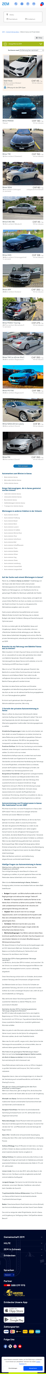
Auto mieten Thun (10, 548)
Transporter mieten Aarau (13, 506)
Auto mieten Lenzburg (12, 563)
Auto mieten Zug (10, 557)
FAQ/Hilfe (28, 5)
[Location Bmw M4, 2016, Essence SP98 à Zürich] (23, 443)
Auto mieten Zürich (11, 515)
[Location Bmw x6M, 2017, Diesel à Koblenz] (23, 275)
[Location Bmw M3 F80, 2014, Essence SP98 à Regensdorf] (23, 376)
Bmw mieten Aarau (11, 477)
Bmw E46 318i (8, 222)
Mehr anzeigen (23, 466)
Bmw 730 (6, 154)
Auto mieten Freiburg (12, 518)
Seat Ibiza (7, 81)
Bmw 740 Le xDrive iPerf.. (13, 357)
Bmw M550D (8, 121)
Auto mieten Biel (10, 542)
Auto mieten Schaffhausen (13, 545)
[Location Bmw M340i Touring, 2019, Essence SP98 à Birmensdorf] (23, 309)
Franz (34, 5)
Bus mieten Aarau (10, 500)
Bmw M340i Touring (11, 323)
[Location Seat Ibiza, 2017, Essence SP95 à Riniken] (23, 67)
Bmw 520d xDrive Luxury (13, 424)
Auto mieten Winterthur (13, 533)
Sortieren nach (13, 50)
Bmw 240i (6, 255)
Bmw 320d (7, 187)
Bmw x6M (6, 289)
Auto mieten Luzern (11, 527)
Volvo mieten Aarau (11, 483)
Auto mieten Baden (11, 551)
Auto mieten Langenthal (13, 569)
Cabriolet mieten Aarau (12, 494)
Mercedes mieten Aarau (12, 480)
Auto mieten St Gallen (12, 530)
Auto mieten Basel (10, 521)
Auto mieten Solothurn (12, 539)
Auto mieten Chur (10, 536)
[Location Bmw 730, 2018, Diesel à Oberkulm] (23, 140)
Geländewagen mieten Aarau (14, 503)
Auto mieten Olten (11, 554)
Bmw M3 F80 (8, 390)
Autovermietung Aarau (12, 32)
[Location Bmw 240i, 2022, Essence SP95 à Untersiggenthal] (23, 241)
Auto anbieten (22, 5)
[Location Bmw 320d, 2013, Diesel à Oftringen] (23, 173)
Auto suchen (16, 5)
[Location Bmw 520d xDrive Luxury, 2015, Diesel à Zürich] (23, 410)
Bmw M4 (6, 457)
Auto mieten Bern (10, 524)
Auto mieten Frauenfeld (13, 566)
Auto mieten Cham (11, 560)
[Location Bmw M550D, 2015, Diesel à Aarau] (23, 107)
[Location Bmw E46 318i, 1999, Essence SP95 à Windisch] (23, 208)
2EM (3, 32)
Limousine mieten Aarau (13, 497)
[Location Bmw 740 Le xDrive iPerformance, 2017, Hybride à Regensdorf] (23, 343)
